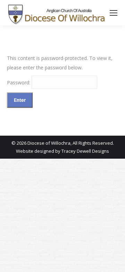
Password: (19, 82)
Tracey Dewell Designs (85, 151)
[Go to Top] (115, 262)
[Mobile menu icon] (113, 12)
